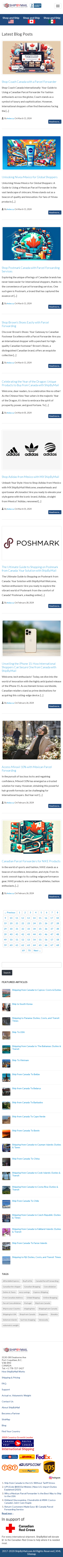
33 (28, 929)
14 (34, 918)
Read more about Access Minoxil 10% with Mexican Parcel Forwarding (55, 806)
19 (5, 923)
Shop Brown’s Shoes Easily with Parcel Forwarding (25, 324)
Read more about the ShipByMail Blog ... (8, 1513)
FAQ (4, 1383)
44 (34, 934)
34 (34, 929)
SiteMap (6, 1419)
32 (22, 929)
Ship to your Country (11, 1308)
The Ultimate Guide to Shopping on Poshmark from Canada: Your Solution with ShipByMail (30, 568)
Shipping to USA (9, 1314)
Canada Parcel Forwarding (47, 1281)
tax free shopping (28, 1320)
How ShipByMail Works (13, 1371)
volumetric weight (11, 1325)
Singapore (43, 1314)
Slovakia (54, 1314)
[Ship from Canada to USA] (10, 1457)
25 (40, 923)
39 (5, 934)
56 (46, 939)
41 (17, 934)
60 (11, 945)
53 (28, 939)
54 (34, 939)
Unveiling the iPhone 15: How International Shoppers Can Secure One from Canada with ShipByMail (29, 667)
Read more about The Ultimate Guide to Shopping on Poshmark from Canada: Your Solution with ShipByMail (55, 606)
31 (17, 929)
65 (40, 945)
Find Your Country (11, 1431)
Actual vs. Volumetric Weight (16, 1395)
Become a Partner (11, 1413)
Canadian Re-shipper (12, 1286)
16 (46, 918)
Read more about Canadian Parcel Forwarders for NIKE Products (55, 896)
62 (22, 945)
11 (17, 918)
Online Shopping (50, 1297)
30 (11, 929)
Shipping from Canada (48, 1308)
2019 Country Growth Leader (17, 1437)
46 (46, 934)
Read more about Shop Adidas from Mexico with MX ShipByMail (55, 512)
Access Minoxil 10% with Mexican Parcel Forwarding (27, 768)
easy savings (24, 1292)
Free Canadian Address (13, 1297)
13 (28, 918)
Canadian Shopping (32, 1286)
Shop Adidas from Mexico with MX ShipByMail (30, 476)
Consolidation (50, 1286)
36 (46, 929)
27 (52, 923)
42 (22, 934)
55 (40, 939)
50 (11, 939)
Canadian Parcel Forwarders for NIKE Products (31, 861)
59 (5, 945)
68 (57, 945)
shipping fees (29, 1308)
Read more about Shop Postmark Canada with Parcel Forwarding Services (55, 307)
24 (34, 923)
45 (40, 934)
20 (11, 923)
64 (34, 945)
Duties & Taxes (9, 1292)
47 (52, 934)
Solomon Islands (10, 1320)
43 (28, 934)
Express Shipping (40, 1292)
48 (57, 934)
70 (29, 950)
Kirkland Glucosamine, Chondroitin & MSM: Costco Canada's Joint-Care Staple (30, 1501)
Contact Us (7, 1401)
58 (57, 939)
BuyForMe (27, 1281)
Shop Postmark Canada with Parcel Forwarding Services (31, 269)
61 (17, 945)
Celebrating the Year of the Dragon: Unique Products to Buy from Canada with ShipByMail (30, 383)
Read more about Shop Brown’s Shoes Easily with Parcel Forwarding (55, 366)
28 (57, 923)
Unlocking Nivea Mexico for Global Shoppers (30, 177)
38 (57, 929)
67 (52, 945)
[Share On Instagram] (54, 1477)
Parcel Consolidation (12, 1303)
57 (52, 939)
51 (17, 939)
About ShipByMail (11, 1407)
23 (28, 923)
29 (5, 929)
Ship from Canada (42, 1303)
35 (40, 929)
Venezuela (43, 1320)
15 (40, 918)
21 (17, 923)
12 (22, 918)
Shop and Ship (11, 17)
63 (28, 945)
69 (23, 950)
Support (6, 1389)
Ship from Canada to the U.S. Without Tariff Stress (29, 1483)
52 (22, 939)
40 (11, 934)
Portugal (28, 1303)
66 (46, 945)
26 (46, 923)
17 (51, 918)
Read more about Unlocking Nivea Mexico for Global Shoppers (55, 212)
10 (11, 918)
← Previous (9, 912)
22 (22, 923)
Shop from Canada (27, 1314)
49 (5, 939)
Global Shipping (33, 1297)
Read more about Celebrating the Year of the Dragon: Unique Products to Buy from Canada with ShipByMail (55, 416)
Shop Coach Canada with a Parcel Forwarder (29, 81)
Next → (37, 950)
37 (52, 929)
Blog (4, 1425)
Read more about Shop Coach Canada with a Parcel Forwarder (55, 121)
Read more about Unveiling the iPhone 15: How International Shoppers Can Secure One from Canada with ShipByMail (55, 706)
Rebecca (11, 118)
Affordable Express (11, 1281)
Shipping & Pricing (11, 1377)
